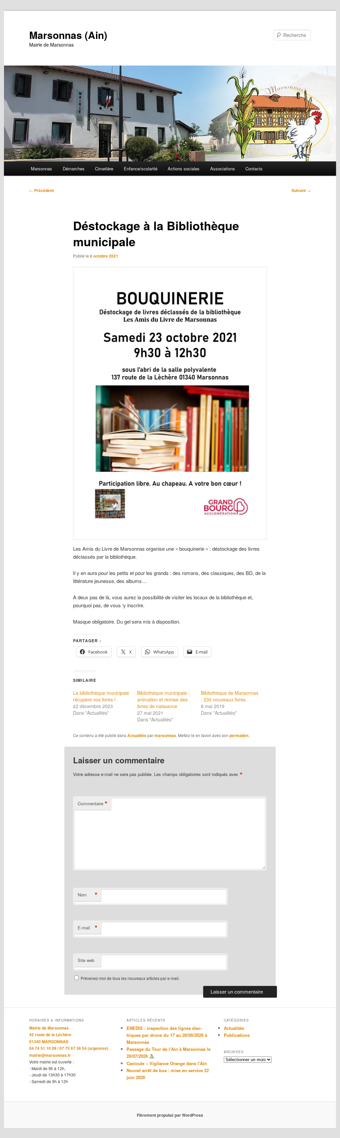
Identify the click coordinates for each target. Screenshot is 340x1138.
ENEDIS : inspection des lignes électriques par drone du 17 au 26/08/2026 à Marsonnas (167, 1035)
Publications (237, 1035)
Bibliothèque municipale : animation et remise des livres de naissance (163, 699)
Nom (88, 894)
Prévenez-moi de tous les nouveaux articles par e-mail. (130, 978)
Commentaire (93, 803)
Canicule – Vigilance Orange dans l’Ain (167, 1063)
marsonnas (165, 735)
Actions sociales (184, 168)
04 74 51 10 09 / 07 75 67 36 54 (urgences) (68, 1048)
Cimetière (104, 168)
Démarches (74, 168)
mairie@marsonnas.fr (50, 1055)
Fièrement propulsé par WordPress (170, 1115)
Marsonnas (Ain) (68, 35)
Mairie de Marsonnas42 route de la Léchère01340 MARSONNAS (50, 1034)
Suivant (301, 190)
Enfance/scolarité (140, 168)
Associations (222, 168)
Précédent (41, 190)
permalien (238, 735)
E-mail (88, 927)
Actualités (136, 735)
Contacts (254, 168)
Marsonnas (41, 168)
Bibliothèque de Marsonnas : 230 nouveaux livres (229, 696)
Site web (86, 960)
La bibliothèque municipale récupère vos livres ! (101, 696)
